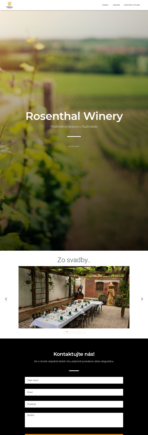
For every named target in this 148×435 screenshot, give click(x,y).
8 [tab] (84, 331)
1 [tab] (64, 331)
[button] (74, 146)
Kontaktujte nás (132, 5)
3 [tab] (69, 331)
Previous (5, 298)
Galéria (116, 5)
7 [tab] (81, 331)
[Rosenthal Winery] (9, 5)
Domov (105, 5)
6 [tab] (78, 331)
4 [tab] (72, 331)
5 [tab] (75, 331)
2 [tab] (66, 331)
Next (142, 298)
